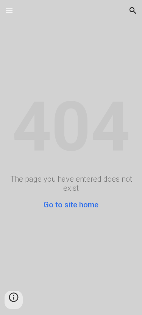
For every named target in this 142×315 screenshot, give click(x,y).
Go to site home (71, 204)
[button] (9, 10)
